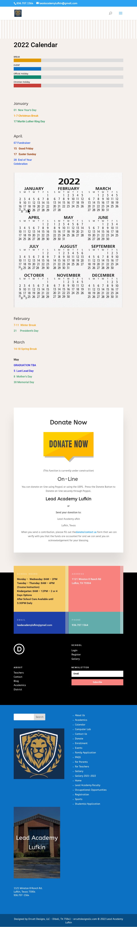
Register (76, 654)
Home (78, 780)
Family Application (85, 752)
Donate (79, 738)
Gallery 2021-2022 (85, 776)
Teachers (19, 672)
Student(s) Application (87, 804)
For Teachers (82, 766)
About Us (80, 715)
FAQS (78, 757)
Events (78, 748)
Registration (82, 794)
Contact (18, 677)
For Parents (81, 762)
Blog (16, 681)
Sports (78, 799)
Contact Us (81, 734)
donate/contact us (86, 532)
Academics (20, 685)
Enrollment (81, 743)
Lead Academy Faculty (87, 785)
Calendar (80, 724)
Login (74, 650)
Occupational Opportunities (91, 790)
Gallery (76, 659)
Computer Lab (83, 729)
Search (39, 717)
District (18, 689)
